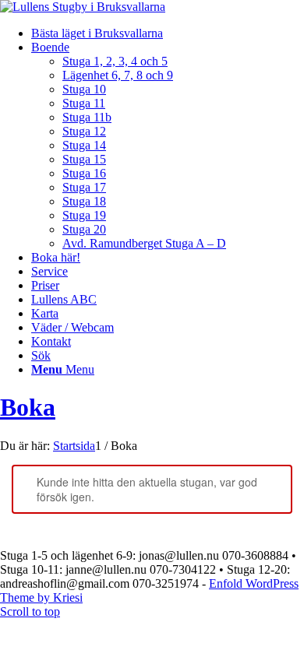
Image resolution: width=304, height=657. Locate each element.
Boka (27, 407)
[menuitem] (167, 33)
